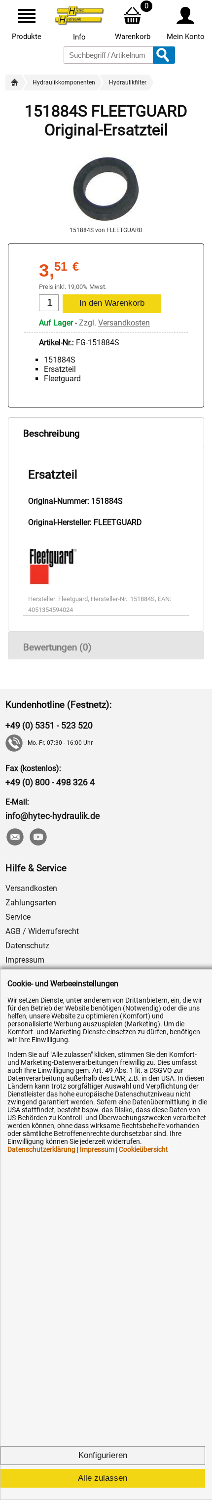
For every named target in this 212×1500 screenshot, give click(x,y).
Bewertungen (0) (57, 647)
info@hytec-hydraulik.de (52, 816)
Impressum (24, 960)
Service (18, 917)
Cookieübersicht (143, 1149)
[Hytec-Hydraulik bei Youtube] (38, 838)
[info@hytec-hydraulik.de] (14, 838)
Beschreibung (51, 433)
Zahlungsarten (30, 902)
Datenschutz (27, 945)
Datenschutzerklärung (41, 1149)
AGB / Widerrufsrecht (42, 931)
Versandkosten (124, 322)
